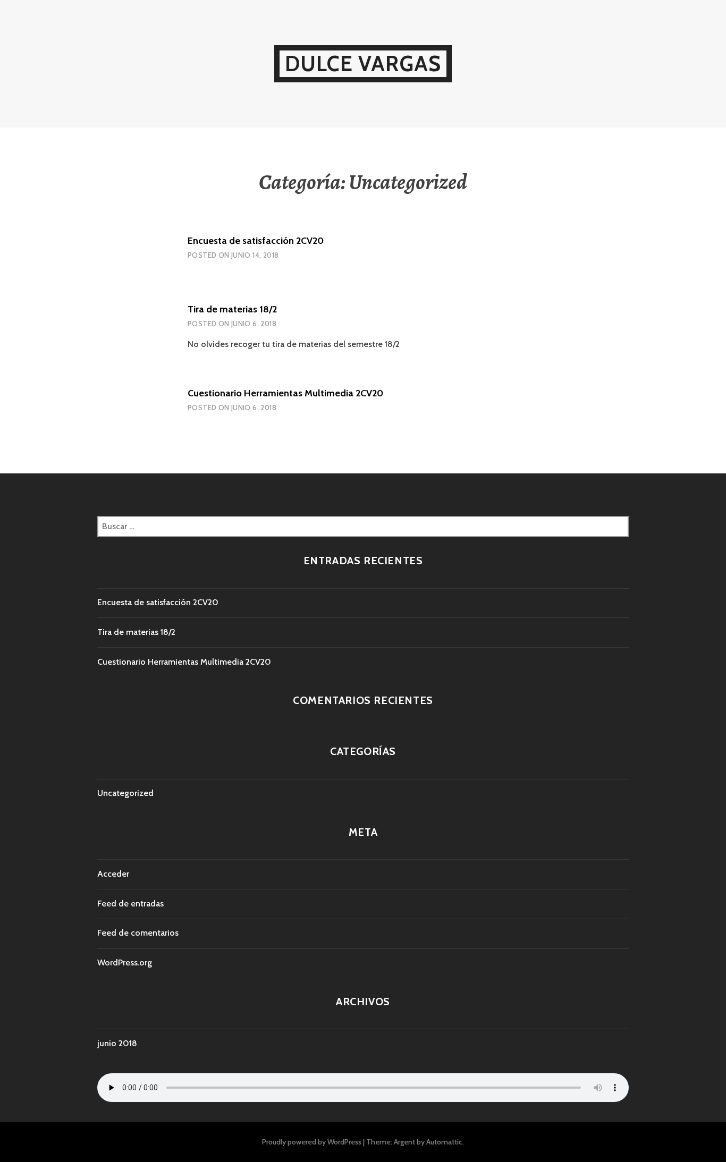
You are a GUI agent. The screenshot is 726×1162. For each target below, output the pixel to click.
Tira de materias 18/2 (232, 309)
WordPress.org (124, 962)
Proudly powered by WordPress (311, 1142)
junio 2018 (117, 1043)
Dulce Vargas (363, 63)
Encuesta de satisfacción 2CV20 (256, 241)
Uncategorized (125, 793)
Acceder (113, 874)
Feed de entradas (130, 903)
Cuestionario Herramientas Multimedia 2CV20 (285, 393)
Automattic (444, 1142)
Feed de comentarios (138, 933)
